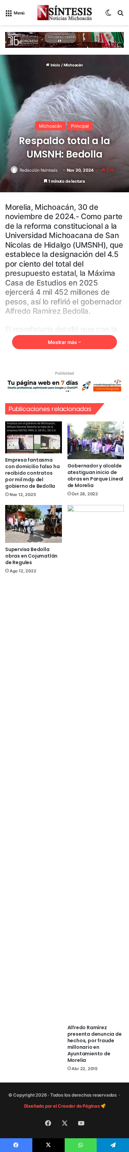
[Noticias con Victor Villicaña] (64, 12)
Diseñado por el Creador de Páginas (62, 1106)
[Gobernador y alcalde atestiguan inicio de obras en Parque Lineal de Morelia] (95, 440)
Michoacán (73, 65)
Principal (80, 126)
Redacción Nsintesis (38, 170)
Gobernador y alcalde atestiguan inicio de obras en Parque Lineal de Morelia (95, 475)
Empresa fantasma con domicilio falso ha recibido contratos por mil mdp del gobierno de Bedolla (32, 472)
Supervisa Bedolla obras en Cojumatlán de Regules (31, 556)
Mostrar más (63, 342)
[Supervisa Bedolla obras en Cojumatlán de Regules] (33, 524)
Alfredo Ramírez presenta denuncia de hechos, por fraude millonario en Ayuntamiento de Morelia (94, 1044)
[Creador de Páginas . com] (64, 385)
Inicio (55, 65)
